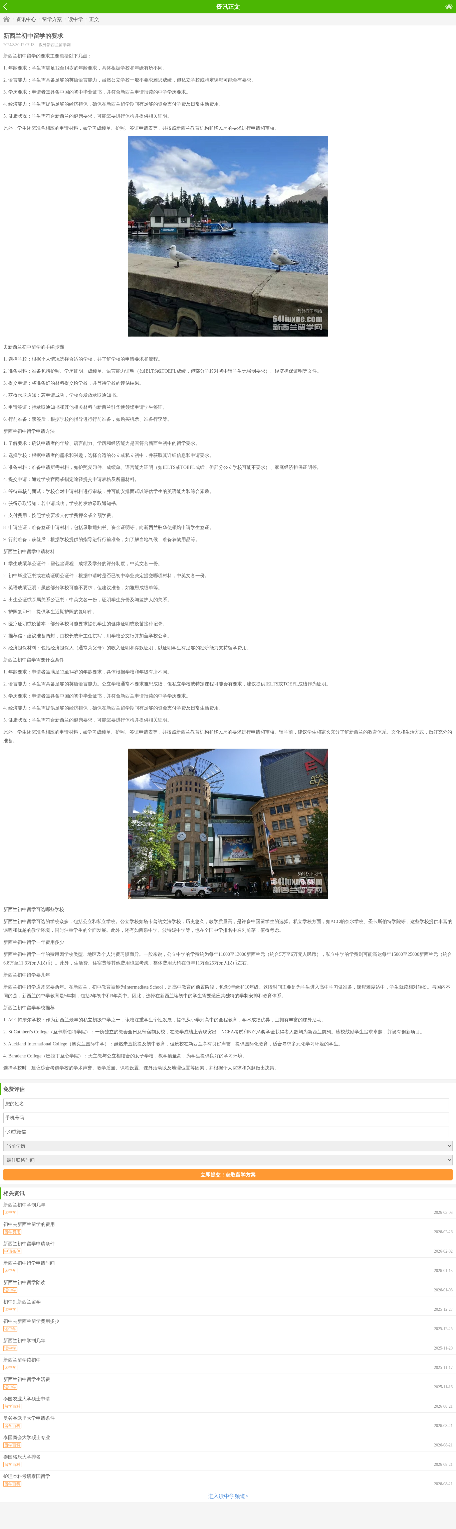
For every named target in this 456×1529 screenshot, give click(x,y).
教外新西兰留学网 (55, 44)
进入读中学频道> (228, 1496)
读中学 (75, 19)
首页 (449, 6)
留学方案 (52, 19)
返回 (5, 6)
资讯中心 (26, 19)
